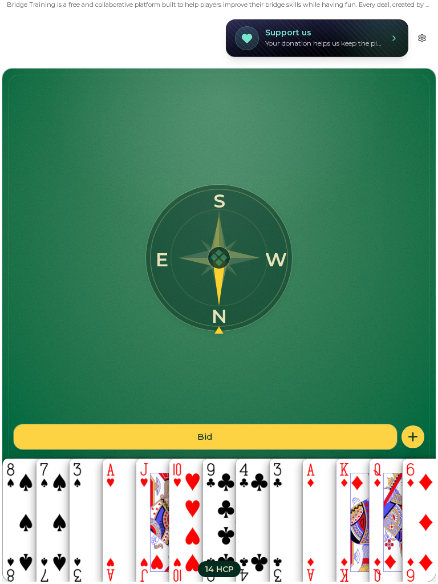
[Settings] (422, 38)
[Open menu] (413, 436)
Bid (205, 436)
